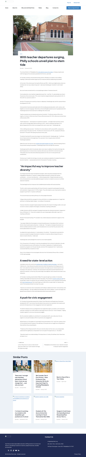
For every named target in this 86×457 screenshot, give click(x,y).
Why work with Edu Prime (27, 7)
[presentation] (22, 366)
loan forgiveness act (27, 282)
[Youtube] (16, 450)
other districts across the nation (45, 72)
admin (22, 68)
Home (6, 7)
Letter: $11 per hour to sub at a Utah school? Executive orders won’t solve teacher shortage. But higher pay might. (29, 345)
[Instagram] (11, 450)
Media (40, 7)
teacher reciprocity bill (58, 278)
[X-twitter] (8, 450)
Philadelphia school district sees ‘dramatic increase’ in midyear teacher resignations (56, 344)
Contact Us (55, 7)
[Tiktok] (13, 450)
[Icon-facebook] (6, 450)
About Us (15, 7)
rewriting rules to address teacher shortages (46, 264)
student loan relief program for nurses (44, 143)
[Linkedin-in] (18, 450)
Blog (47, 7)
